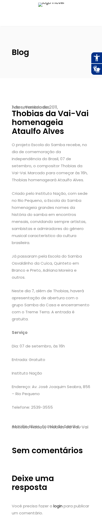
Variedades (37, 107)
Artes (17, 107)
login (58, 506)
